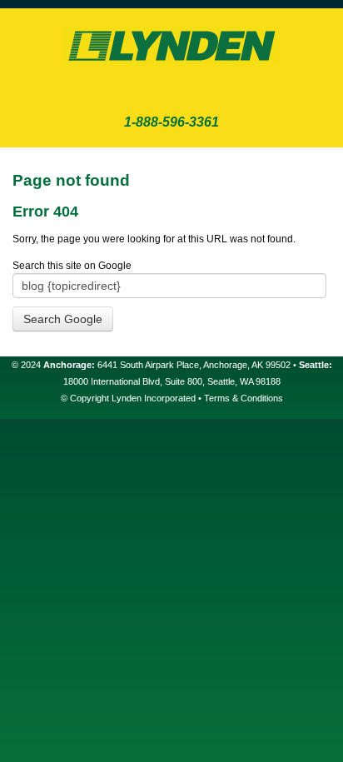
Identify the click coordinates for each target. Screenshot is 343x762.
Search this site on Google (72, 265)
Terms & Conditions (243, 398)
